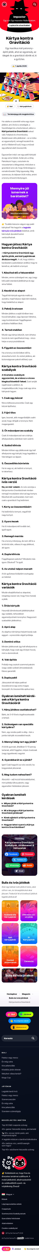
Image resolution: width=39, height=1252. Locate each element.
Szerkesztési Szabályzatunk (14, 1214)
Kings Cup (6, 1077)
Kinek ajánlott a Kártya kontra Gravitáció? (18, 818)
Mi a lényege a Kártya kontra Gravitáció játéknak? (17, 811)
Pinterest (29, 854)
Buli (4, 1053)
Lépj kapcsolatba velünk (12, 1204)
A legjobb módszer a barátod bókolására (19, 1139)
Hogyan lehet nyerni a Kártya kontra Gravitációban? (18, 825)
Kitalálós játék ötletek (11, 1070)
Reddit (29, 865)
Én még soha (7, 1062)
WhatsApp (14, 865)
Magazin (26, 994)
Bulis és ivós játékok (18, 998)
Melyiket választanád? (11, 1074)
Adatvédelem (7, 1223)
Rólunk (4, 1199)
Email (21, 871)
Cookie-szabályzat (10, 1228)
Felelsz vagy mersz (10, 1058)
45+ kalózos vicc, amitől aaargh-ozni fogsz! (16, 1144)
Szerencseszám (8, 1099)
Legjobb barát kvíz (10, 1091)
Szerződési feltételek (11, 1218)
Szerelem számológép (11, 1111)
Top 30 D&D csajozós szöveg (14, 1125)
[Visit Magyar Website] (14, 1163)
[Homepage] (4, 4)
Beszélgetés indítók (14, 1120)
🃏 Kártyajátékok (24, 106)
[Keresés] (34, 4)
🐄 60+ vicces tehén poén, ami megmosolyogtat (15, 1134)
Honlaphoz (12, 994)
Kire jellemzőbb (8, 1066)
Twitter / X (21, 860)
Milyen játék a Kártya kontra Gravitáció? (17, 804)
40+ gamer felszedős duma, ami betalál (19, 1129)
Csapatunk (6, 1209)
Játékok (6, 1086)
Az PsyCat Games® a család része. (18, 1238)
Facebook (13, 854)
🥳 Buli (9, 106)
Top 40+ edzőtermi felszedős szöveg (18, 1149)
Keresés (8, 1038)
